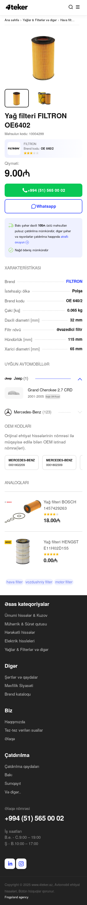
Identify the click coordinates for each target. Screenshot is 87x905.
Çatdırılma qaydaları (22, 766)
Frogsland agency (17, 897)
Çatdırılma (17, 754)
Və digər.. (13, 792)
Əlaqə (10, 738)
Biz (8, 710)
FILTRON (74, 281)
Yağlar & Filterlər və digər (26, 649)
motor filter (63, 582)
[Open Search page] (70, 6)
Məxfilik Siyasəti (19, 685)
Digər (11, 665)
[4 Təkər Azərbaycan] (18, 7)
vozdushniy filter (39, 582)
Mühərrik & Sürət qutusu (26, 624)
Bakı (8, 774)
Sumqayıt (13, 783)
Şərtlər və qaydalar (21, 677)
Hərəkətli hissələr (20, 632)
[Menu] (77, 6)
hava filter (14, 582)
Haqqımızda (15, 721)
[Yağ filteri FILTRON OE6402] (43, 56)
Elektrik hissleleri (20, 641)
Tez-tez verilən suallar (24, 730)
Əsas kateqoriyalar (27, 603)
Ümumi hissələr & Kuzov (26, 615)
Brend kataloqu (18, 694)
